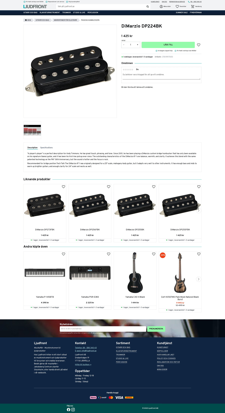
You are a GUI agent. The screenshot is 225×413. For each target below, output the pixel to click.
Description (33, 148)
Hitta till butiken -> (83, 365)
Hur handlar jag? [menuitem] (165, 355)
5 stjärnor (132, 70)
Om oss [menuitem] (164, 1)
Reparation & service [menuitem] (177, 1)
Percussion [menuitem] (93, 13)
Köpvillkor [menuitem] (162, 351)
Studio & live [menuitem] (79, 13)
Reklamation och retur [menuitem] (168, 362)
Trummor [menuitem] (66, 13)
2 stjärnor (126, 70)
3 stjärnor (128, 70)
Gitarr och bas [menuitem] (30, 13)
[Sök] (147, 6)
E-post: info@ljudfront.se (85, 351)
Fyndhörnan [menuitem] (196, 13)
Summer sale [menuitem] (182, 13)
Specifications (46, 148)
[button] (181, 6)
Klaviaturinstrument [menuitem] (50, 13)
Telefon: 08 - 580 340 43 (86, 348)
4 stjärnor (130, 70)
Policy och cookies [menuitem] (166, 359)
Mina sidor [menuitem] (162, 370)
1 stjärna (124, 70)
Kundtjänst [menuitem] (155, 1)
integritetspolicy (98, 333)
